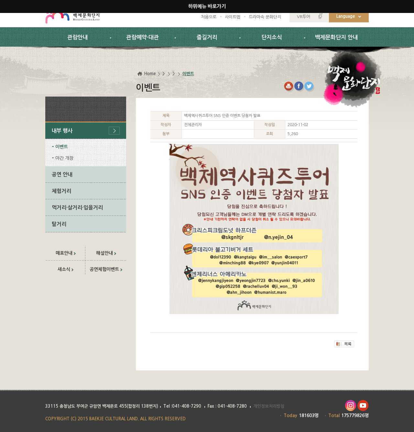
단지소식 (271, 37)
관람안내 (77, 37)
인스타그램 (350, 405)
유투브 (363, 405)
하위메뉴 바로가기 (207, 6)
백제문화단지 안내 (336, 37)
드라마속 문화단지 (265, 17)
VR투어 (303, 17)
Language (345, 16)
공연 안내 (62, 174)
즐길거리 (207, 37)
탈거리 (59, 224)
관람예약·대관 (142, 37)
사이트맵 (232, 17)
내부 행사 (62, 130)
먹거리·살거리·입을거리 (77, 207)
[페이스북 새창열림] (299, 86)
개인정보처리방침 (268, 406)
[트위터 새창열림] (309, 86)
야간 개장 (64, 158)
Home (150, 74)
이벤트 (61, 147)
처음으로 (208, 17)
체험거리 (61, 191)
